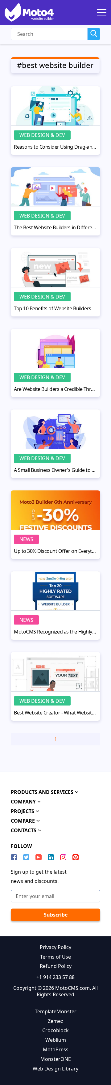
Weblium (55, 1039)
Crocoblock (55, 1030)
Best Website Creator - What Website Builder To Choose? (55, 712)
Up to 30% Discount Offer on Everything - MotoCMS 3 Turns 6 (55, 551)
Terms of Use (55, 956)
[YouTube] (38, 857)
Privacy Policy (55, 947)
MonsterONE (55, 1059)
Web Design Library (55, 1068)
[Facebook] (14, 857)
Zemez (55, 1021)
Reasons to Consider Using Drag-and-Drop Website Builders (55, 146)
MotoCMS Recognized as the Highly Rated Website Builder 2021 (55, 631)
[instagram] (63, 857)
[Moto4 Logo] (29, 12)
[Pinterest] (75, 857)
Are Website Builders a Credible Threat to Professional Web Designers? (55, 389)
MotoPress (55, 1049)
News (26, 539)
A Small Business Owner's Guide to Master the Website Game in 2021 (55, 470)
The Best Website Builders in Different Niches (55, 227)
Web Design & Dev (42, 135)
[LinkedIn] (51, 857)
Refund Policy (56, 966)
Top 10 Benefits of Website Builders (52, 308)
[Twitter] (26, 857)
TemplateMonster (55, 1011)
